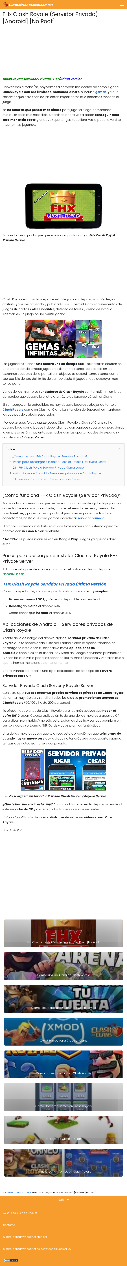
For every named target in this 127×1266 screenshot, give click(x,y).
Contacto (9, 1225)
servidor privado (90, 518)
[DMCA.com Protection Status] (11, 1261)
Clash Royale (12, 409)
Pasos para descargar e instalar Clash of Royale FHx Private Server (59, 462)
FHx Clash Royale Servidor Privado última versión (52, 467)
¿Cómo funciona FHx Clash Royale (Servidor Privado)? (49, 456)
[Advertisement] (63, 49)
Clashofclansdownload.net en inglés (25, 1237)
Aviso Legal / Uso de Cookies (20, 1213)
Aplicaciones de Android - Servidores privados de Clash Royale (57, 473)
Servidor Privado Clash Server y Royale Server (49, 479)
